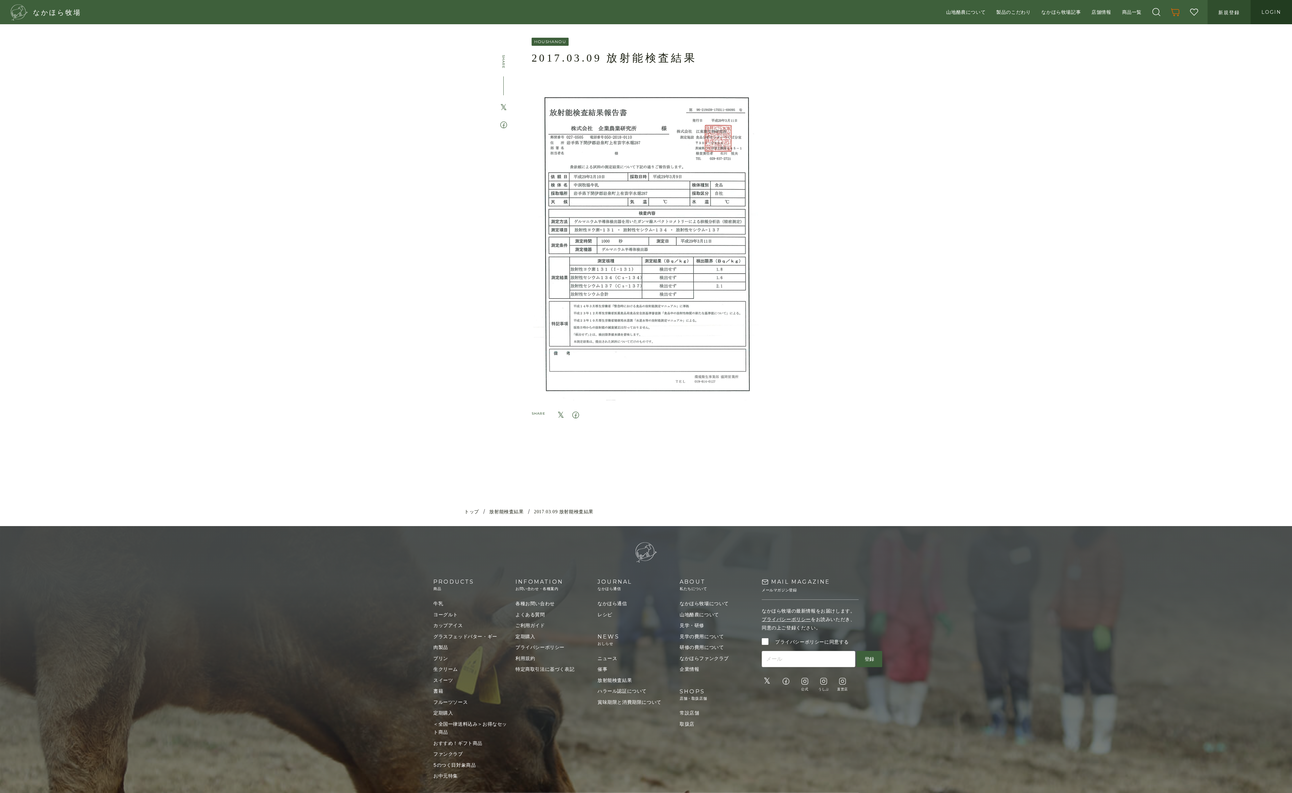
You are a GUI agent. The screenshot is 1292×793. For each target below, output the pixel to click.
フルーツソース (450, 702)
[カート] (1175, 12)
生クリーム (445, 669)
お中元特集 (445, 776)
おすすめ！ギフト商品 (457, 743)
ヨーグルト (445, 614)
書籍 (438, 691)
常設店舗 (689, 713)
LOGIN (1271, 12)
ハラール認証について (622, 691)
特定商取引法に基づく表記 (544, 669)
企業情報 (689, 669)
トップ (471, 511)
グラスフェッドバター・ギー (465, 636)
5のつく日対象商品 (454, 765)
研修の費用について (702, 647)
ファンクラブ (448, 754)
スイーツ (443, 680)
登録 (869, 659)
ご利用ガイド (530, 625)
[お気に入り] (1194, 12)
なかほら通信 (612, 603)
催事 (602, 669)
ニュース (607, 658)
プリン (440, 658)
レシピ (605, 614)
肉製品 (440, 647)
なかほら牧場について (704, 603)
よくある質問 (530, 614)
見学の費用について (702, 636)
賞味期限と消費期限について (629, 702)
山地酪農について (699, 614)
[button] (1156, 12)
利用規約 (525, 658)
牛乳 (438, 603)
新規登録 (1229, 12)
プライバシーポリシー (540, 647)
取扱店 (687, 724)
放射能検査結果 (506, 511)
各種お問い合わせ (535, 603)
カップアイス (448, 625)
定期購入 (443, 713)
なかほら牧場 (57, 12)
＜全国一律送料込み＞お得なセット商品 (470, 728)
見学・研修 (692, 625)
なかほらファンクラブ (704, 658)
